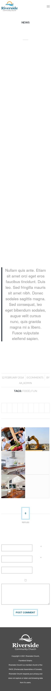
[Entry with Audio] (13, 439)
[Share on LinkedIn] (25, 408)
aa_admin (25, 383)
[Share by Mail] (47, 408)
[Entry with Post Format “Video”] (37, 486)
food (26, 390)
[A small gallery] (13, 463)
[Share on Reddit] (41, 408)
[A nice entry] (37, 439)
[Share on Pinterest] (20, 408)
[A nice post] (13, 486)
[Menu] (48, 6)
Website (39, 569)
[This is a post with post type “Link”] (37, 463)
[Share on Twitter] (9, 408)
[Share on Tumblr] (31, 408)
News (26, 22)
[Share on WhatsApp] (15, 408)
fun (34, 390)
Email (38, 557)
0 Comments (35, 377)
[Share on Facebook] (4, 408)
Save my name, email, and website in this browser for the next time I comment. (27, 581)
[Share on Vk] (36, 408)
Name (38, 546)
